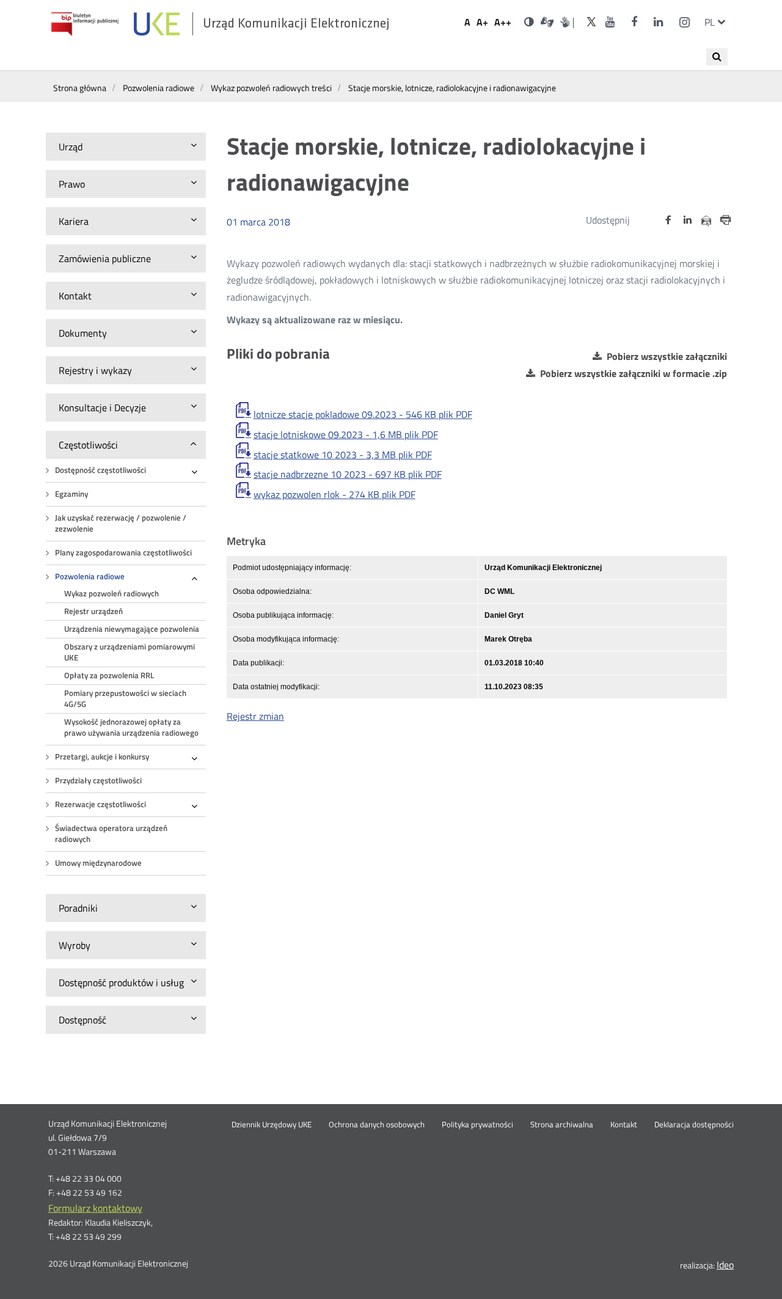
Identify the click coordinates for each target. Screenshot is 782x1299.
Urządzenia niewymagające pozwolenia (131, 629)
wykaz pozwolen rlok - (334, 494)
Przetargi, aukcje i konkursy (102, 757)
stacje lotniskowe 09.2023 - (346, 434)
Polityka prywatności (477, 1124)
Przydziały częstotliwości (98, 780)
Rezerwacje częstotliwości (100, 804)
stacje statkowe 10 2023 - (343, 454)
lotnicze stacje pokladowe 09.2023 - (363, 414)
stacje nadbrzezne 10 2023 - (348, 474)
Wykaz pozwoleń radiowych (111, 593)
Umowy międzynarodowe (98, 863)
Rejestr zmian (255, 716)
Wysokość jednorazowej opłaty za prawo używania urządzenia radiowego (131, 727)
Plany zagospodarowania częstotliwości (123, 552)
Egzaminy (71, 494)
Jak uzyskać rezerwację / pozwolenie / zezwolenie (120, 523)
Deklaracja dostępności (694, 1124)
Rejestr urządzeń (93, 611)
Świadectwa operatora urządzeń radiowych (111, 833)
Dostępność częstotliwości (100, 470)
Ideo (725, 1264)
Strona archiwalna (561, 1124)
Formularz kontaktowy (95, 1208)
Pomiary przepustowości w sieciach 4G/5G (125, 698)
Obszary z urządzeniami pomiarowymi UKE (129, 652)
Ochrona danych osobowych (377, 1124)
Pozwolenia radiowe (90, 576)
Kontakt (623, 1124)
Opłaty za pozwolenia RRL (109, 675)
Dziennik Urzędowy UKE (272, 1124)
